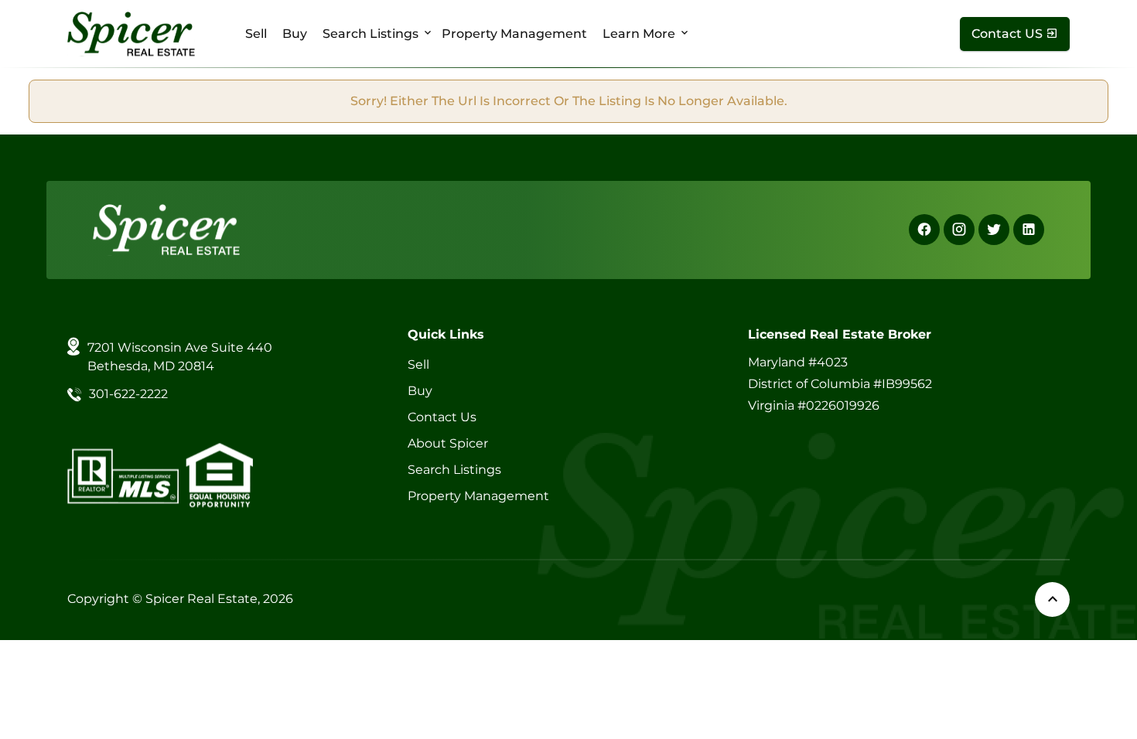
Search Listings (370, 33)
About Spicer (448, 443)
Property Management (514, 33)
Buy (294, 33)
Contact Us (442, 417)
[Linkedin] (1028, 229)
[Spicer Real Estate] (131, 33)
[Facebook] (924, 229)
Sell (256, 33)
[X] (993, 229)
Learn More (639, 33)
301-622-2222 (128, 394)
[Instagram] (959, 229)
